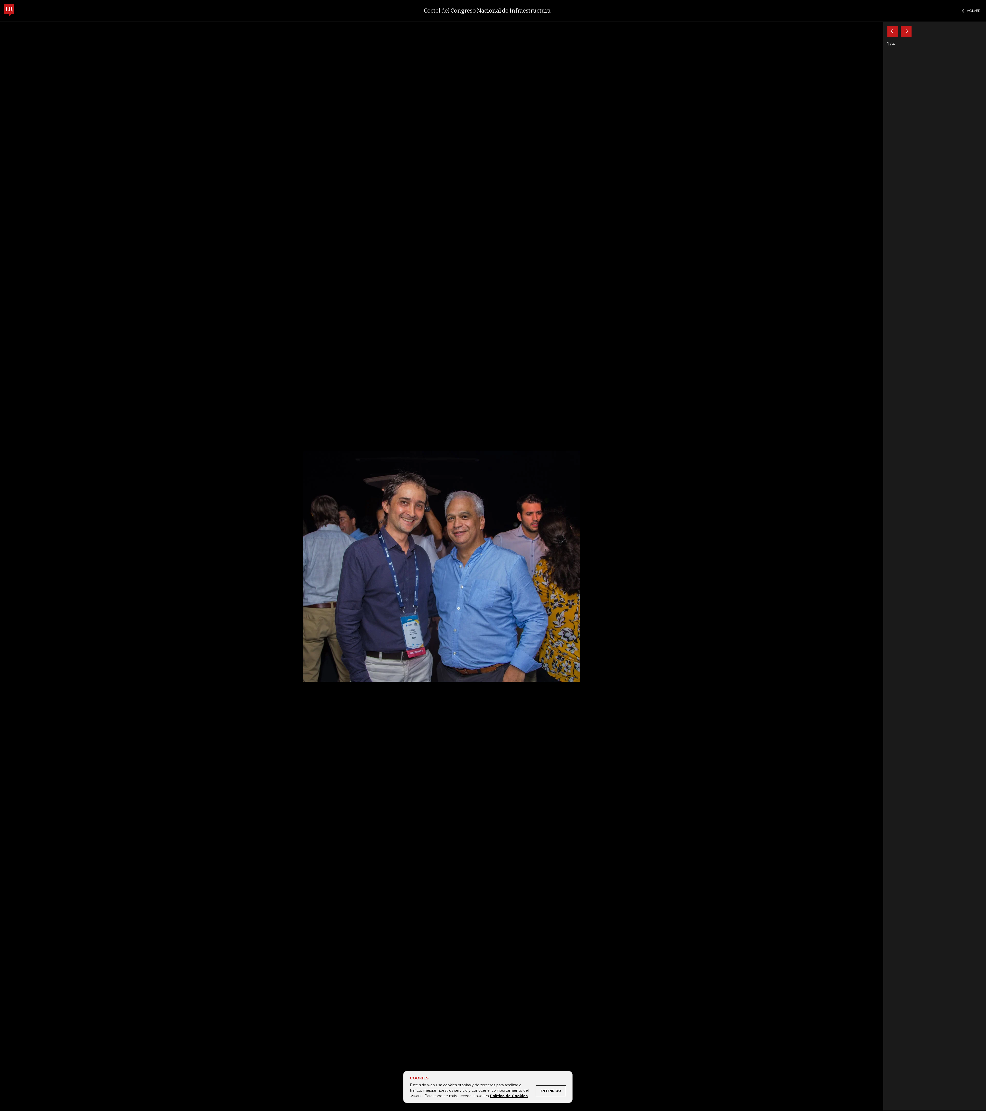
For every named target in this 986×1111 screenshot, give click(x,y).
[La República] (9, 10)
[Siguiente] (906, 31)
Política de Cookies (509, 1096)
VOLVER (973, 10)
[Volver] (892, 31)
